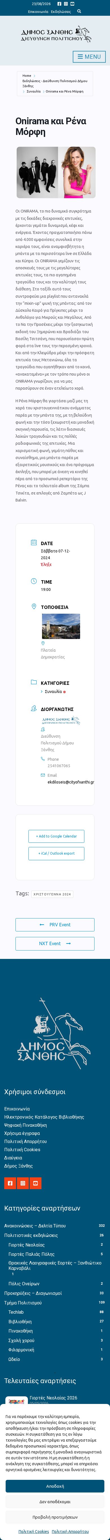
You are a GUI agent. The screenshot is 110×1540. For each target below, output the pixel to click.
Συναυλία (34, 91)
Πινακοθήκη (20, 1331)
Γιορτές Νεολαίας (26, 1245)
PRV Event (60, 924)
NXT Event (50, 943)
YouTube (72, 3)
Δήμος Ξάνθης (18, 1166)
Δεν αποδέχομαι (55, 1501)
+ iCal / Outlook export (56, 853)
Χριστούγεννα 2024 (52, 894)
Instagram (66, 3)
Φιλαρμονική (21, 1349)
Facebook (59, 3)
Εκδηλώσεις (61, 11)
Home (27, 75)
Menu (92, 56)
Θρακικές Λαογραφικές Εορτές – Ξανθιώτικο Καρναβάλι (55, 1265)
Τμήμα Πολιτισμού (23, 1303)
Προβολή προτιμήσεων (55, 1517)
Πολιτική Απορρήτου (70, 1531)
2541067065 (59, 766)
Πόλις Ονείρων (23, 1283)
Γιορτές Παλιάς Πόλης (31, 1254)
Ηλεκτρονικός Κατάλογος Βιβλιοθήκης (44, 1117)
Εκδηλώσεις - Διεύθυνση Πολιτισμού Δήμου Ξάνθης (55, 83)
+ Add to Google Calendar (56, 836)
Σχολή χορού (21, 1340)
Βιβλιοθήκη (20, 1321)
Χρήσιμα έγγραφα (22, 1133)
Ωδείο (14, 1359)
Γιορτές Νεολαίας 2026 (53, 1398)
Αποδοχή (55, 1486)
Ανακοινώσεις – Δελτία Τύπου (35, 1226)
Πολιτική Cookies (34, 1531)
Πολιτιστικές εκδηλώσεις (31, 1235)
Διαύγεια (13, 1157)
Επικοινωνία (38, 11)
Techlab (16, 1312)
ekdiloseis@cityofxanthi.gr (71, 782)
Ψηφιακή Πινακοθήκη (25, 1125)
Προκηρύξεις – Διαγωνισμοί (33, 1293)
